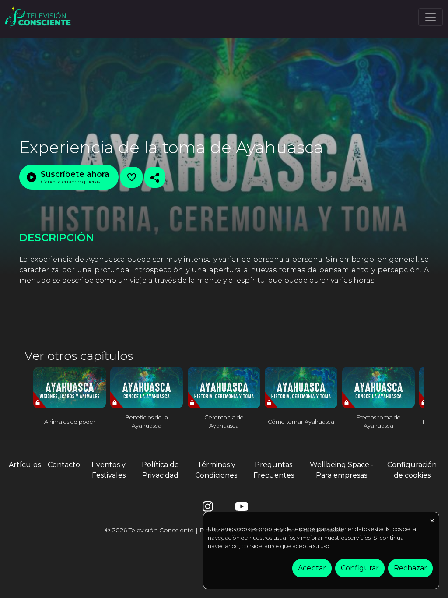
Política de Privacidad (160, 470)
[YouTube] (240, 508)
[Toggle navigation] (430, 17)
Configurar (360, 568)
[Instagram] (208, 508)
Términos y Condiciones (216, 470)
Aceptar (312, 568)
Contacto (64, 465)
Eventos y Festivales (108, 470)
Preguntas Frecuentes (273, 470)
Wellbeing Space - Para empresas (342, 470)
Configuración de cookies (412, 470)
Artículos (25, 465)
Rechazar (410, 568)
